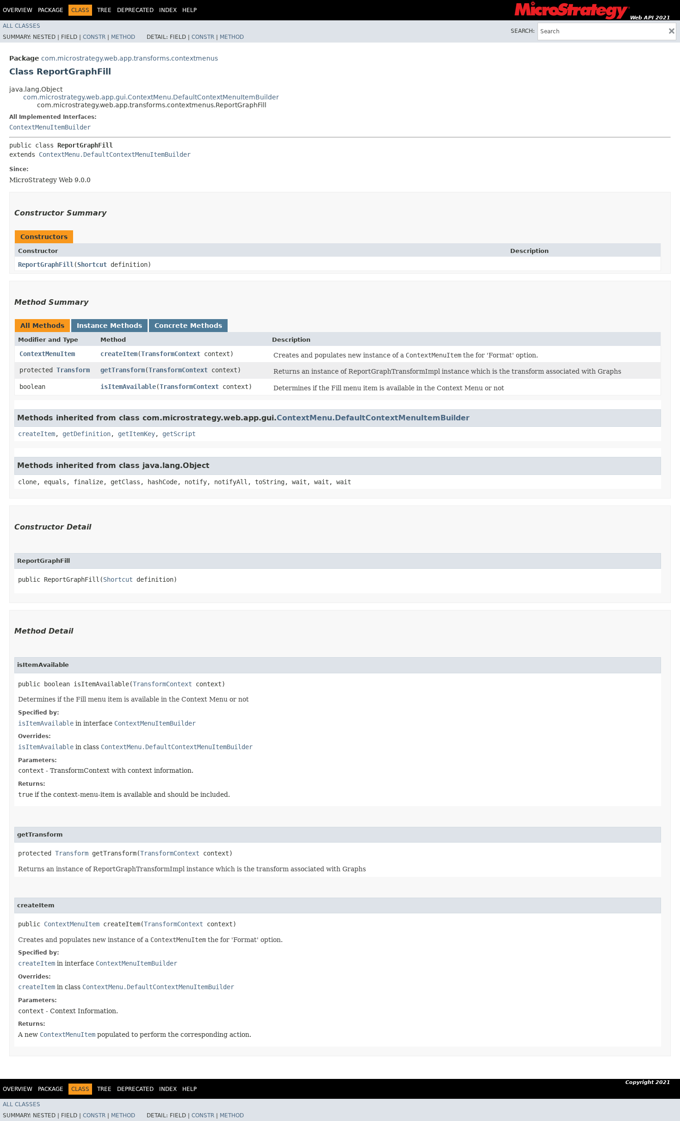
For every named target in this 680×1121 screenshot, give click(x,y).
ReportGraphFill (46, 264)
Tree (104, 10)
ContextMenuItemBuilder (50, 127)
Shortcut (92, 264)
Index (168, 10)
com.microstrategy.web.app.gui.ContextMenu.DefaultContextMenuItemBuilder (151, 97)
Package (50, 10)
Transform (73, 370)
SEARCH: (523, 31)
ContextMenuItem (47, 353)
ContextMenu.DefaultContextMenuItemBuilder (115, 154)
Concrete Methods (188, 325)
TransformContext (170, 353)
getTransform (122, 370)
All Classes (21, 26)
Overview (17, 10)
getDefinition (86, 433)
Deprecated (135, 10)
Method (123, 37)
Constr (94, 37)
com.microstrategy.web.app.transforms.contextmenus (129, 58)
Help (189, 10)
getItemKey (136, 433)
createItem (118, 353)
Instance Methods (109, 325)
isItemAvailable (128, 386)
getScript (179, 433)
